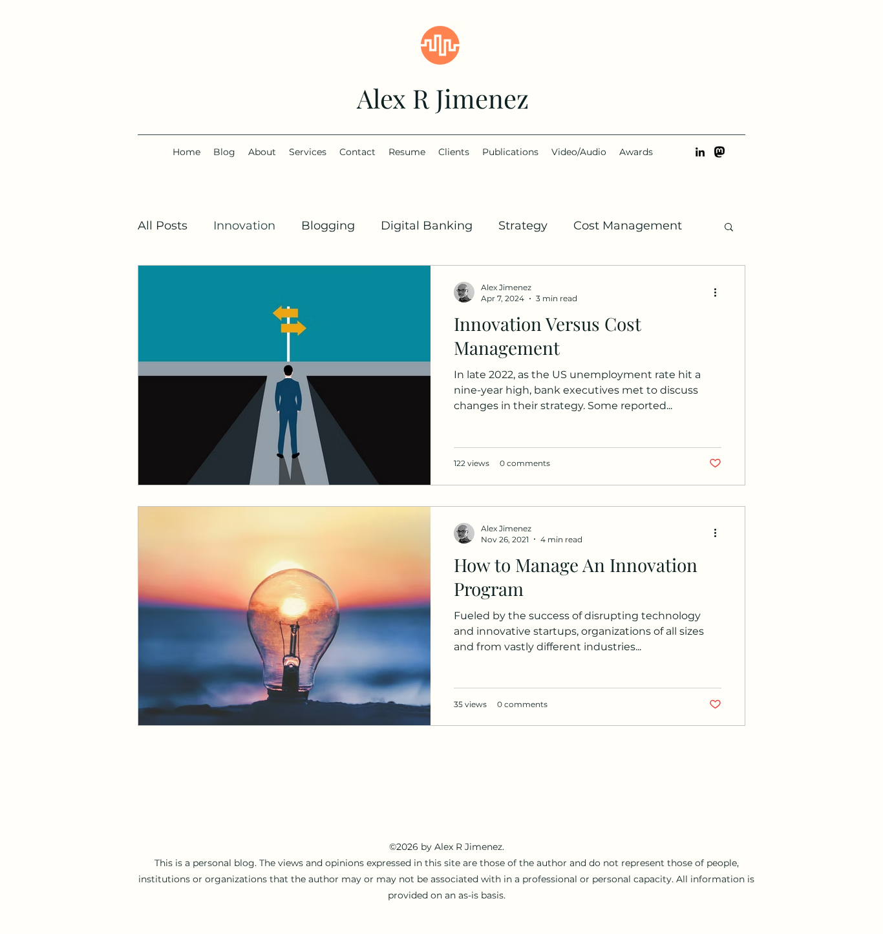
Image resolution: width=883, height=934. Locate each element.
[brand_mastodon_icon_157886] (719, 151)
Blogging (328, 225)
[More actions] (719, 292)
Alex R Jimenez (443, 98)
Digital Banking (427, 225)
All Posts (162, 225)
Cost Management (627, 225)
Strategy (523, 225)
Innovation (244, 225)
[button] (729, 228)
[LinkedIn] (700, 151)
